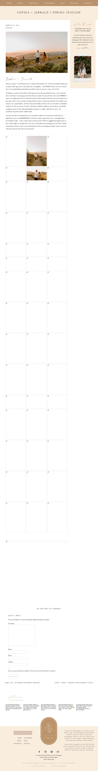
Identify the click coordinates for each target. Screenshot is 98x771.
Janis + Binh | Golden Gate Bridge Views (74, 683)
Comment (11, 623)
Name (10, 649)
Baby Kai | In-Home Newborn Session (22, 683)
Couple (9, 28)
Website (10, 662)
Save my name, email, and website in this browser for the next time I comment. (32, 671)
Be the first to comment (49, 609)
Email (10, 655)
